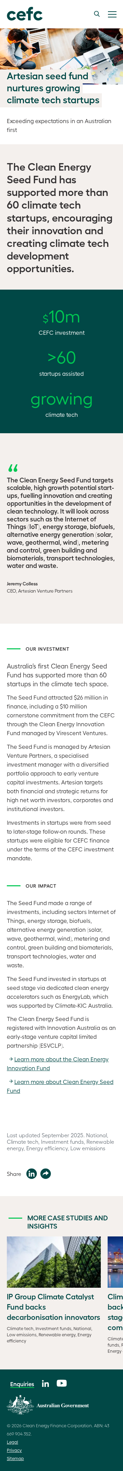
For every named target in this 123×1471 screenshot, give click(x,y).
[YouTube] (62, 1382)
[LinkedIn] (45, 1382)
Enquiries (22, 1383)
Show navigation (112, 14)
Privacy (14, 1450)
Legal (12, 1441)
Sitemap (15, 1458)
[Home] (21, 14)
